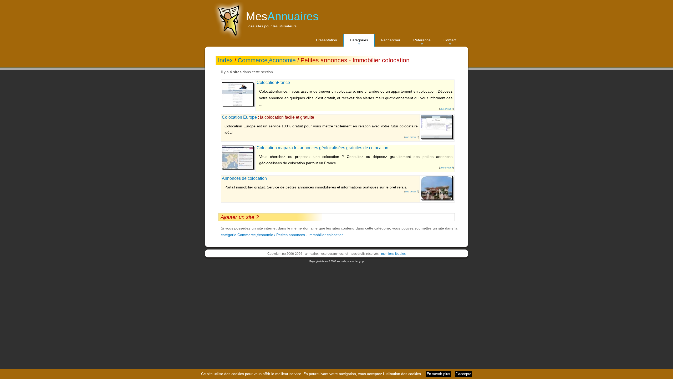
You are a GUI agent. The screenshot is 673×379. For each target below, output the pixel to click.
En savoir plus (438, 374)
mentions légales (393, 253)
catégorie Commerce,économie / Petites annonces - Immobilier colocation (282, 235)
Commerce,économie (267, 60)
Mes (282, 16)
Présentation (326, 40)
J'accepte (463, 374)
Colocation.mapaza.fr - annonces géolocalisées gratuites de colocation (322, 148)
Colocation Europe (239, 117)
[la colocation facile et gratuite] (437, 139)
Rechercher (390, 40)
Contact (449, 42)
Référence (422, 42)
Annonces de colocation (244, 178)
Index (225, 60)
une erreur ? (446, 109)
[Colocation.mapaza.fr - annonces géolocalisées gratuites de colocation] (238, 169)
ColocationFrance (273, 82)
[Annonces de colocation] (437, 200)
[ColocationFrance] (238, 106)
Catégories (359, 42)
